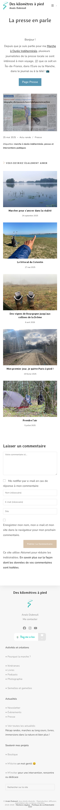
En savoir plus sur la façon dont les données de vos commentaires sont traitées (27, 562)
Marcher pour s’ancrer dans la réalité (30, 210)
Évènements (14, 712)
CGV (30, 807)
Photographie (15, 679)
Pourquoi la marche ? (19, 656)
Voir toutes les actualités (21, 726)
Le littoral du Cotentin (30, 262)
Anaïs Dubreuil (11, 801)
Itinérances (14, 665)
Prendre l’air (30, 420)
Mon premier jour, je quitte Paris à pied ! (30, 368)
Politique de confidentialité (43, 805)
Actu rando (25, 137)
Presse (38, 137)
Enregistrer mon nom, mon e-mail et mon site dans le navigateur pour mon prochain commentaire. (29, 530)
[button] (30, 82)
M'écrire (12, 763)
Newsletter (14, 708)
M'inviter (12, 772)
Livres (11, 670)
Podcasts (13, 674)
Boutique (13, 754)
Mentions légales (23, 805)
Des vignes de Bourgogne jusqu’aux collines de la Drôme (30, 315)
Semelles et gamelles (20, 688)
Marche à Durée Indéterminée (28, 144)
